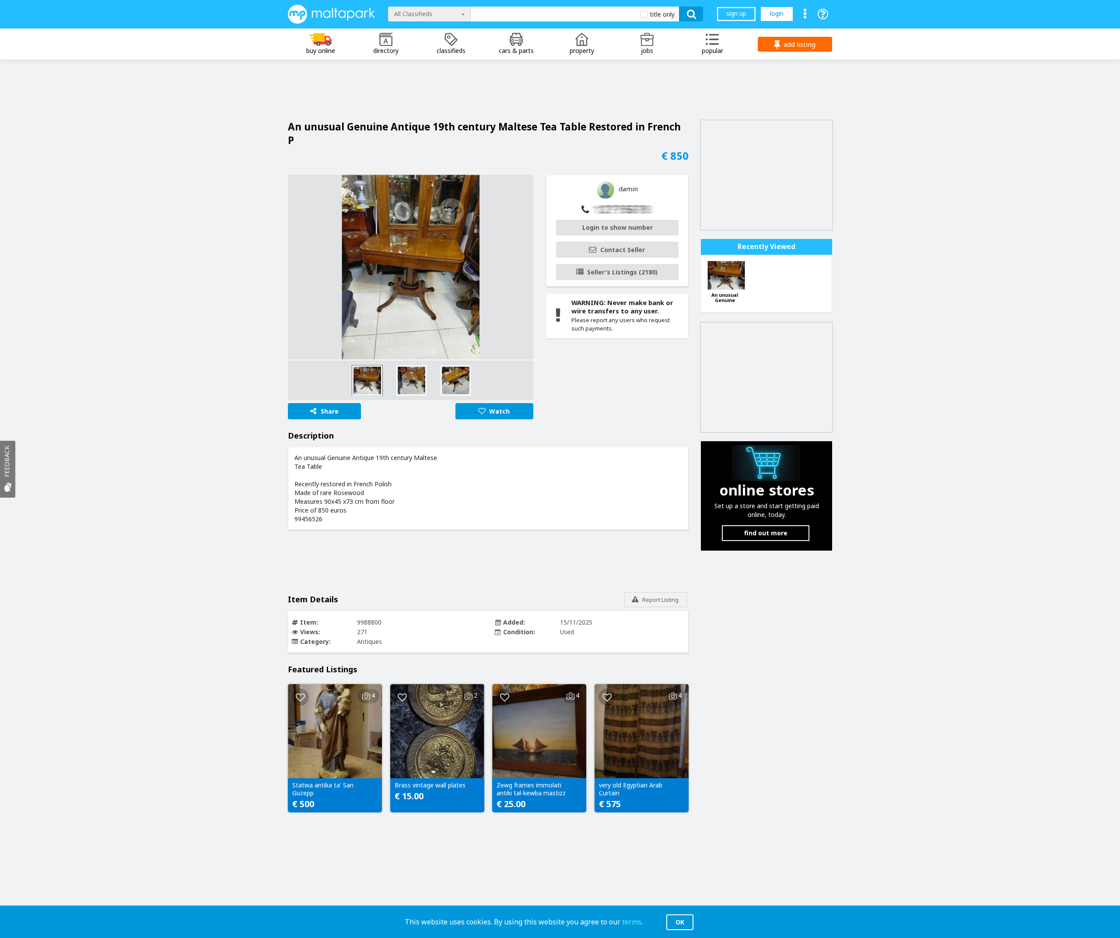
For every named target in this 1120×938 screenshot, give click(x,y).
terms (631, 922)
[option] (410, 267)
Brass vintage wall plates (430, 785)
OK (680, 922)
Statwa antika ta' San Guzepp (323, 789)
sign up (736, 13)
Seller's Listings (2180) (622, 272)
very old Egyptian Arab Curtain (630, 789)
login (777, 13)
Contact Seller (622, 250)
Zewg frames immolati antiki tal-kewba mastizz (531, 789)
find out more (766, 533)
